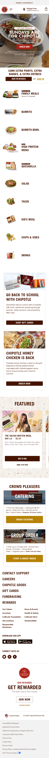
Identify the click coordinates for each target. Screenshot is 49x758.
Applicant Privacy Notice (11, 727)
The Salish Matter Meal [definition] (18, 436)
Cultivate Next (30, 617)
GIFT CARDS (10, 591)
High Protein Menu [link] (30, 148)
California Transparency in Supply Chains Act (17, 731)
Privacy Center (7, 745)
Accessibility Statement (10, 723)
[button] (17, 473)
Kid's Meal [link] (28, 219)
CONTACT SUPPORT (15, 573)
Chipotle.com (22, 53)
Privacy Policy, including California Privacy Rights (19, 749)
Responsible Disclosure (7, 626)
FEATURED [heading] (24, 403)
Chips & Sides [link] (30, 237)
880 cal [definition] (8, 438)
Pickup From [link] (32, 8)
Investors (6, 613)
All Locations (8, 620)
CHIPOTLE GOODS (14, 585)
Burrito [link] (27, 111)
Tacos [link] (25, 201)
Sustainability (30, 620)
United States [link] (14, 716)
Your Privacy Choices (9, 753)
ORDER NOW (24, 46)
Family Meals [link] (30, 93)
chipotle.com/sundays (28, 54)
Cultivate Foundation (11, 617)
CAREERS (8, 579)
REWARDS (9, 602)
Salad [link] (25, 183)
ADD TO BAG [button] (22, 458)
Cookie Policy (7, 742)
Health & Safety (31, 613)
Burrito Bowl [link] (30, 129)
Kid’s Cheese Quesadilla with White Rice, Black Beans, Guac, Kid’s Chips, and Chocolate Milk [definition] (22, 443)
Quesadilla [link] (29, 166)
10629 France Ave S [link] (33, 11)
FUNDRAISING (11, 597)
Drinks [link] (26, 255)
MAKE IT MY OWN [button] (22, 465)
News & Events (31, 609)
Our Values (7, 609)
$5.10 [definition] (18, 438)
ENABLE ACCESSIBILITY (24, 3)
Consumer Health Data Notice (12, 734)
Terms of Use (6, 738)
